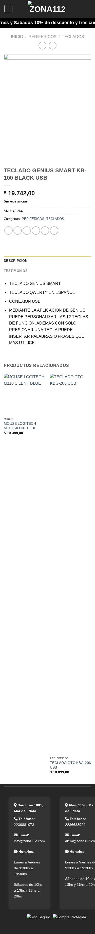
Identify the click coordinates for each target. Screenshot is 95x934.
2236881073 (24, 825)
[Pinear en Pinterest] (45, 230)
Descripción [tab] (15, 261)
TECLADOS (73, 37)
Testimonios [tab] (16, 271)
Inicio (17, 37)
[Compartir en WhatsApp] (8, 230)
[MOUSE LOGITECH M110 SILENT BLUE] (24, 394)
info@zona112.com (29, 841)
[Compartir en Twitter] (27, 230)
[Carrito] (88, 8)
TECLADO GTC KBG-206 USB (70, 765)
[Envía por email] (36, 230)
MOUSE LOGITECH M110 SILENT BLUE (20, 426)
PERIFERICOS (42, 37)
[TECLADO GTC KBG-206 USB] (70, 564)
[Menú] (8, 9)
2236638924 (75, 825)
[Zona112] (47, 9)
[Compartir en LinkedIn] (54, 230)
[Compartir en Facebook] (17, 230)
